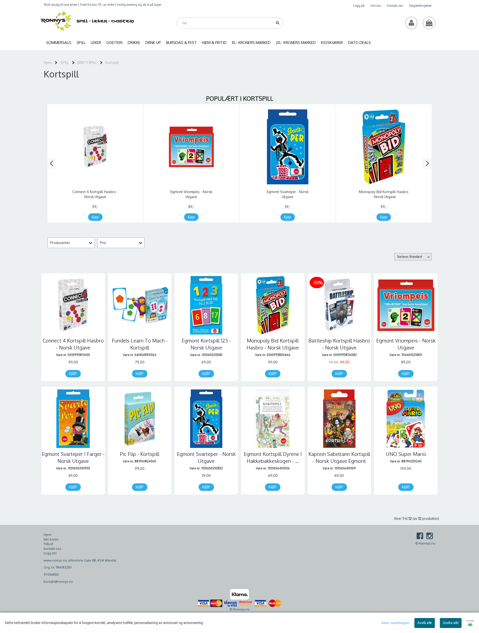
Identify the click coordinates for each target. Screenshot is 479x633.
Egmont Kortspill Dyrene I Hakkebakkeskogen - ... (273, 457)
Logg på (358, 5)
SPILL (64, 62)
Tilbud (48, 544)
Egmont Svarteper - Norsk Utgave (206, 457)
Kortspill (112, 62)
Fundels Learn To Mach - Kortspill (140, 344)
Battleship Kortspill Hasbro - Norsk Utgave (339, 344)
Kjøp (95, 217)
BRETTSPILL (87, 62)
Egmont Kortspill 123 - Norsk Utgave (206, 344)
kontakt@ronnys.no (58, 582)
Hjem (48, 62)
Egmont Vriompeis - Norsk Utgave (406, 344)
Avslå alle (424, 623)
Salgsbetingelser (420, 5)
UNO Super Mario (406, 454)
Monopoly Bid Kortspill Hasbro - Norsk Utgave (272, 344)
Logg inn (50, 553)
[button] (52, 163)
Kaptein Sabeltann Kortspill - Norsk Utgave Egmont (339, 457)
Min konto (51, 539)
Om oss (375, 5)
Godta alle (451, 623)
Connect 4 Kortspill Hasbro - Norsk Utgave (73, 344)
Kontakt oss (395, 5)
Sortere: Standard (409, 257)
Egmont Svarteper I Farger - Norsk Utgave (73, 457)
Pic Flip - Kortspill (139, 454)
